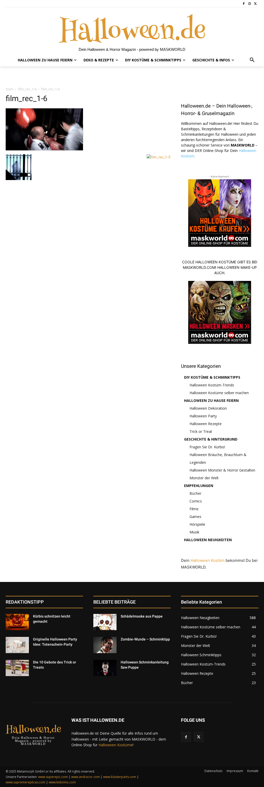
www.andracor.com (85, 777)
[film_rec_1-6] (44, 149)
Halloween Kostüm (208, 560)
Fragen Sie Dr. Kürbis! (207, 446)
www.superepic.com (53, 777)
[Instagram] (249, 4)
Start (9, 89)
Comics (195, 501)
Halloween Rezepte (205, 423)
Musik (194, 532)
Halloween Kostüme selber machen (219, 392)
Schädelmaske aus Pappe (142, 616)
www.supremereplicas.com (25, 782)
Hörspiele (197, 524)
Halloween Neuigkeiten (208, 539)
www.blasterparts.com (119, 777)
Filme (194, 508)
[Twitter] (255, 4)
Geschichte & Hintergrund (210, 439)
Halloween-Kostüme (115, 744)
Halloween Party (203, 415)
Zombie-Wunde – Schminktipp (145, 639)
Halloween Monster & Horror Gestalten (222, 470)
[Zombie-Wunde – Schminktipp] (105, 645)
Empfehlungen (198, 485)
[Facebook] (244, 4)
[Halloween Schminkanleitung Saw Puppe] (105, 668)
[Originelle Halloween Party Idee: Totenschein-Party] (17, 645)
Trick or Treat (200, 431)
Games (195, 516)
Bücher (195, 493)
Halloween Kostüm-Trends (211, 385)
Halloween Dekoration (208, 408)
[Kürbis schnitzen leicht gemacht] (17, 622)
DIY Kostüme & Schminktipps (212, 377)
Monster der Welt (204, 477)
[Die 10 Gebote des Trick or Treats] (17, 668)
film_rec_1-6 (27, 89)
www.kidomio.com (62, 782)
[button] (252, 60)
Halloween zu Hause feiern (211, 400)
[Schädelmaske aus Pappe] (105, 622)
